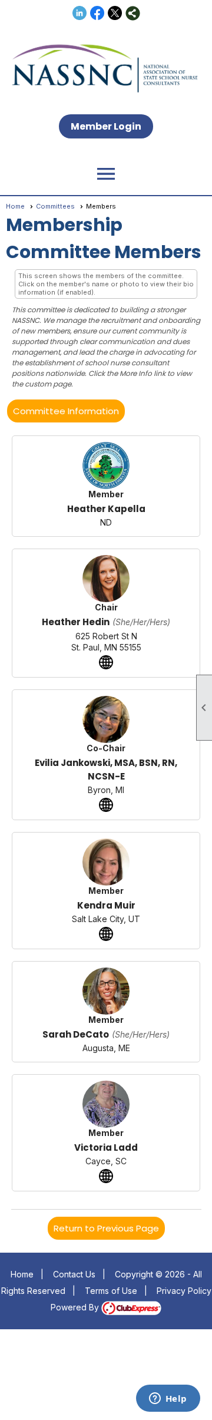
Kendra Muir (106, 905)
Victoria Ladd (106, 1147)
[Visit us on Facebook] (97, 13)
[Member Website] (106, 662)
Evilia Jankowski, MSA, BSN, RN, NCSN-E (106, 769)
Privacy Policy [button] (184, 1291)
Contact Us (74, 1274)
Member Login (106, 126)
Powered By (76, 1307)
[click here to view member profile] (106, 465)
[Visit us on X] (115, 13)
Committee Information (66, 411)
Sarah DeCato (75, 1034)
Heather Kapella (106, 509)
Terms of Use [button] (111, 1291)
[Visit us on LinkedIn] (79, 13)
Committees (55, 206)
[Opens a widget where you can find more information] (167, 1399)
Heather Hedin (76, 622)
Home (15, 206)
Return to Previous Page (106, 1228)
